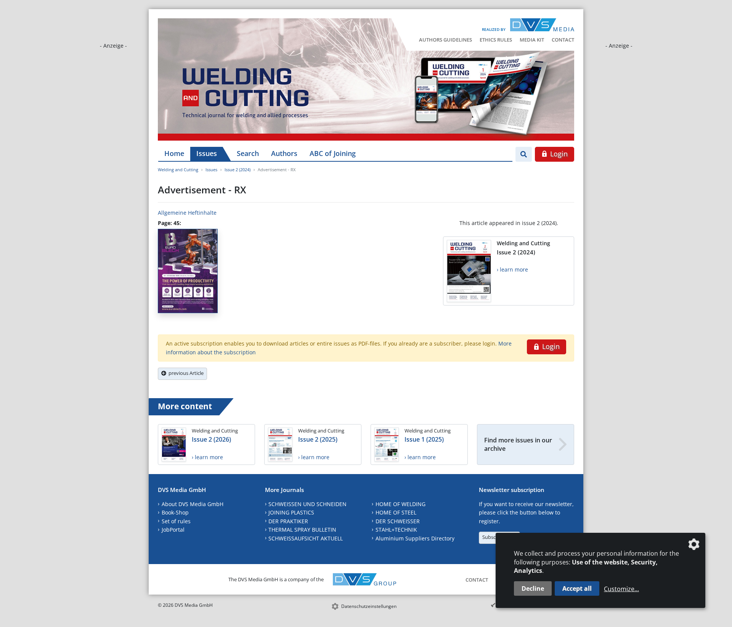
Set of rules (176, 521)
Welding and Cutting (178, 169)
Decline (533, 588)
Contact (563, 39)
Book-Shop (175, 512)
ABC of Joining (333, 153)
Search (248, 153)
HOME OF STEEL (396, 512)
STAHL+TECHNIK (396, 529)
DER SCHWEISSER (398, 521)
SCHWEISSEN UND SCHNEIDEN (307, 504)
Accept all (577, 588)
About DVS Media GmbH (192, 504)
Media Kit (532, 39)
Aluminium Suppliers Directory (415, 538)
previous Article (185, 373)
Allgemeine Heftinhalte (187, 212)
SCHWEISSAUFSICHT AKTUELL (305, 538)
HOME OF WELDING (400, 504)
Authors (284, 153)
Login (558, 153)
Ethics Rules (496, 39)
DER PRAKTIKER (288, 521)
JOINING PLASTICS (291, 512)
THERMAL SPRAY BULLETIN (302, 529)
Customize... (621, 589)
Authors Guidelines (445, 39)
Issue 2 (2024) (237, 169)
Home (174, 153)
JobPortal (173, 529)
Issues (206, 153)
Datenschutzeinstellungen (368, 606)
